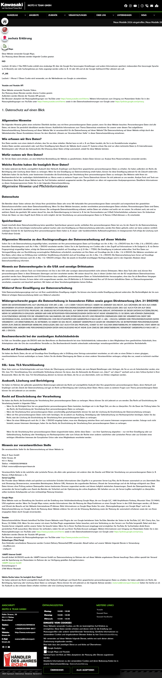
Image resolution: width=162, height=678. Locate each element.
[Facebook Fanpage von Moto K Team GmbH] (125, 6)
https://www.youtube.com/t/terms (75, 99)
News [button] (144, 15)
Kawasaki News (102, 613)
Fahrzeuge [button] (12, 15)
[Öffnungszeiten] (142, 6)
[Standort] (156, 6)
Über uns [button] (101, 15)
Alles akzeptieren (85, 670)
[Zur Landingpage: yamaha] (4, 29)
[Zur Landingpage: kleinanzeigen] (4, 46)
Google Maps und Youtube (58, 652)
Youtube (100, 610)
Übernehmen (56, 670)
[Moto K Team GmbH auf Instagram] (130, 6)
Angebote (34, 15)
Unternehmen (124, 15)
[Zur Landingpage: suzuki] (4, 37)
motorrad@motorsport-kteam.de (125, 583)
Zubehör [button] (52, 15)
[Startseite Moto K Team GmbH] (12, 6)
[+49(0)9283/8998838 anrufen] (147, 6)
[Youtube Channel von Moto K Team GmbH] (135, 6)
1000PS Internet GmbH (11, 563)
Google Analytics (54, 648)
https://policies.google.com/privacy (129, 102)
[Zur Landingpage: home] (4, 21)
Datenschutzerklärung (109, 635)
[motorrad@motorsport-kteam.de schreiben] (151, 6)
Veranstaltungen (78, 15)
